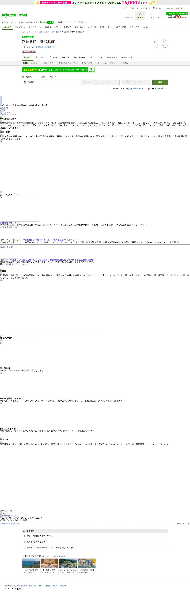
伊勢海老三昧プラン (9, 223)
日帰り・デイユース (48, 77)
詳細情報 (124, 63)
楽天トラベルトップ (29, 32)
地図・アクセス (96, 57)
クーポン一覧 (126, 57)
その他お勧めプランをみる (14, 264)
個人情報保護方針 (20, 586)
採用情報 (47, 586)
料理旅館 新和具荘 (38, 42)
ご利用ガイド (133, 8)
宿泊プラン (30, 77)
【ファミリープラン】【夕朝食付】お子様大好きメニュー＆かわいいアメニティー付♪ (40, 240)
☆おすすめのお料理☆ (107, 63)
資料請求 (63, 586)
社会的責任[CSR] (35, 586)
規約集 (55, 586)
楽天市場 (170, 8)
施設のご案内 (48, 63)
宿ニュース (40, 57)
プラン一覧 (53, 57)
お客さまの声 (111, 57)
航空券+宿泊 (138, 88)
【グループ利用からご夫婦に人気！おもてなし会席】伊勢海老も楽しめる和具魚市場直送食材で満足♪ (47, 260)
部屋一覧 (65, 57)
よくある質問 (87, 63)
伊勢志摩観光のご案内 (68, 63)
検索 (160, 82)
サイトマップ (145, 8)
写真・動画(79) (79, 57)
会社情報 (8, 586)
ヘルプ (124, 8)
